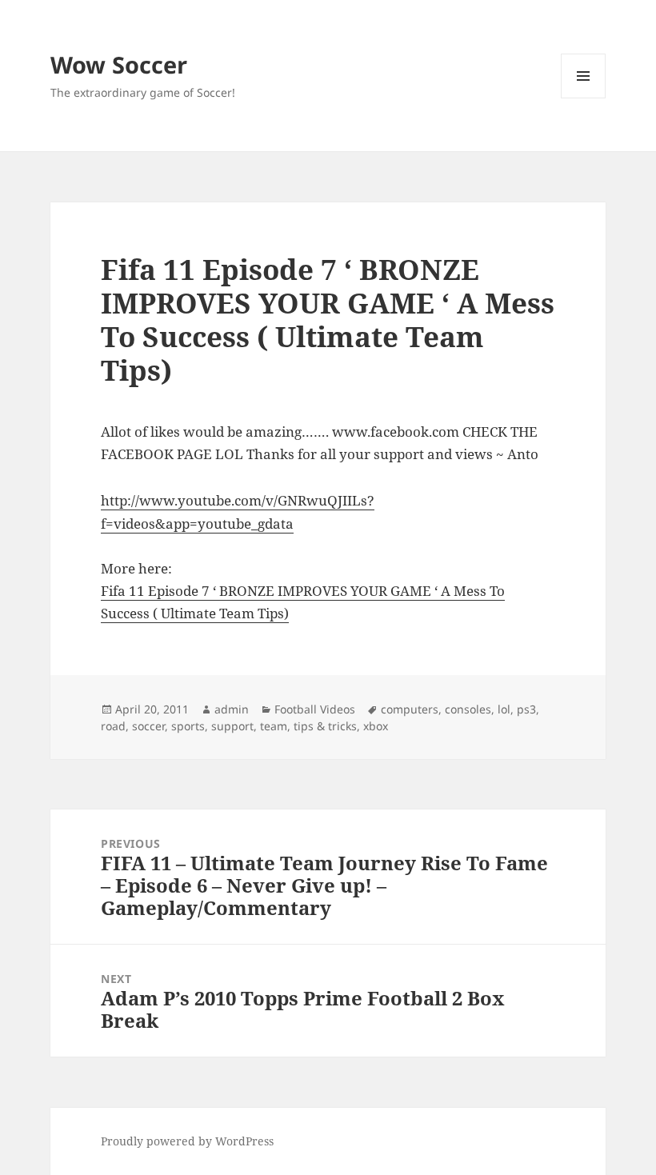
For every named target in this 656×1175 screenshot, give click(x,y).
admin (231, 709)
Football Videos (314, 709)
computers (409, 709)
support (232, 725)
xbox (375, 725)
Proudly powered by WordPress (187, 1141)
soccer (148, 725)
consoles (468, 709)
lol (504, 709)
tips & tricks (325, 725)
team (273, 725)
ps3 (526, 709)
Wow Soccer (118, 64)
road (113, 725)
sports (188, 725)
